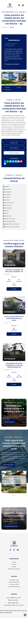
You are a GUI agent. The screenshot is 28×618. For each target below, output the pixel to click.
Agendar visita (14, 143)
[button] (23, 5)
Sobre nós (14, 564)
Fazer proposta (14, 148)
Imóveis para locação (14, 582)
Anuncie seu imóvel (14, 584)
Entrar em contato (14, 153)
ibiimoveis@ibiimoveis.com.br (14, 597)
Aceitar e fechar (14, 613)
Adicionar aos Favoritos (13, 64)
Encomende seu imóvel (11, 526)
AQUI (18, 608)
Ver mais (14, 289)
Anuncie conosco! (9, 422)
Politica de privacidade (14, 568)
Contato (14, 562)
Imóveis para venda (14, 579)
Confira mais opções (8, 464)
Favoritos (14, 566)
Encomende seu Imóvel (14, 586)
